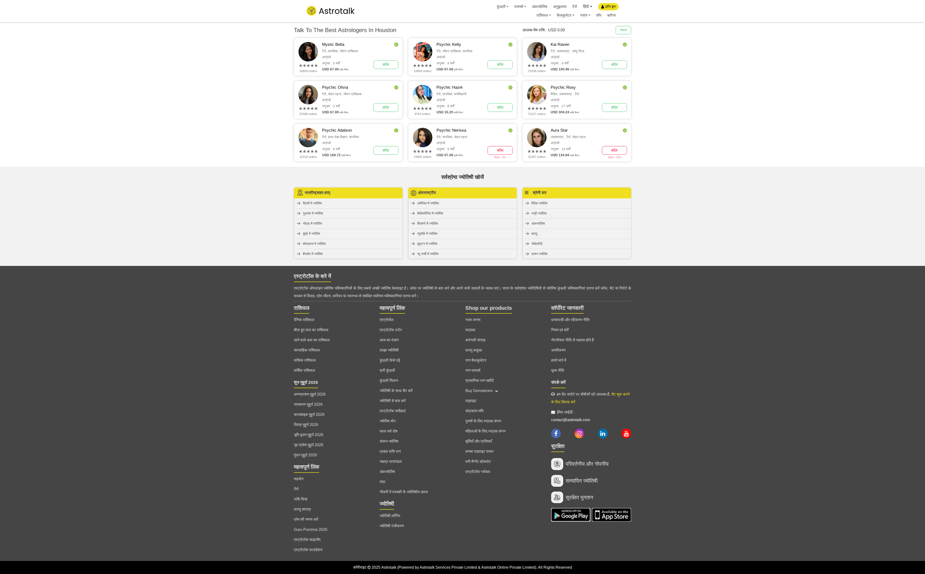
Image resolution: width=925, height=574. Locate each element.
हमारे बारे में (558, 360)
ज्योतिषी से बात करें (393, 401)
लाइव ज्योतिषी (389, 350)
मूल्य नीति (557, 370)
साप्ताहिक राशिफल (307, 350)
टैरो (574, 7)
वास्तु (534, 234)
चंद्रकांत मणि (474, 411)
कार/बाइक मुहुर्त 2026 (309, 414)
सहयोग (299, 479)
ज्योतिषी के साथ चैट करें (396, 391)
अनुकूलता (560, 7)
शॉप (598, 15)
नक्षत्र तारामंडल (391, 461)
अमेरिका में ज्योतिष (428, 203)
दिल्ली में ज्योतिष (312, 203)
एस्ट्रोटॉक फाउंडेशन (308, 550)
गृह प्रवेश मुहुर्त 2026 (308, 445)
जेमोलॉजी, (537, 244)
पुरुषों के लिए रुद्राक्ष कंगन (483, 421)
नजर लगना (473, 320)
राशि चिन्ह (300, 499)
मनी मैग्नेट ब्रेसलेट (478, 461)
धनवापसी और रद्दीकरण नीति (570, 320)
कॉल (386, 64)
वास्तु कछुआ (473, 350)
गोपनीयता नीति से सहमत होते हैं (572, 340)
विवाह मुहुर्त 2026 (306, 425)
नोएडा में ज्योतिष (312, 223)
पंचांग (584, 15)
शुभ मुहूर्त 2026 (306, 382)
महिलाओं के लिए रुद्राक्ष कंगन (485, 431)
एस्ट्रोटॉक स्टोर (391, 330)
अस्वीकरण (558, 350)
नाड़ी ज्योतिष (539, 213)
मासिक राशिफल (305, 360)
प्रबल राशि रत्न (390, 451)
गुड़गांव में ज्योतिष (313, 213)
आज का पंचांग (389, 340)
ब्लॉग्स (611, 15)
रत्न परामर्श (472, 370)
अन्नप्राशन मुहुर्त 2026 (310, 394)
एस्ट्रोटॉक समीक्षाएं (393, 411)
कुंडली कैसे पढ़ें (390, 360)
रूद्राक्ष (470, 330)
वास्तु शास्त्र (302, 509)
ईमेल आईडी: (570, 416)
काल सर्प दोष (388, 431)
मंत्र (382, 482)
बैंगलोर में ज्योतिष (313, 254)
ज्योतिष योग (388, 421)
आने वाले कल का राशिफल (312, 340)
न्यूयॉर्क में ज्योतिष (427, 234)
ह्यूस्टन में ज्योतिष (427, 244)
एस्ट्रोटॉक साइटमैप (307, 540)
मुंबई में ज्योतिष (311, 234)
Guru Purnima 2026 (310, 529)
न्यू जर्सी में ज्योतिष (428, 254)
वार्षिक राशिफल (304, 370)
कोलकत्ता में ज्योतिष (314, 244)
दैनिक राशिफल (304, 320)
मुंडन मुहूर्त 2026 (305, 455)
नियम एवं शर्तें (559, 330)
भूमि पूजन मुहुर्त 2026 (308, 435)
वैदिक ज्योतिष (539, 203)
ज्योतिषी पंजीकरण (392, 526)
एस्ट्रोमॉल (387, 320)
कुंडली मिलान (389, 380)
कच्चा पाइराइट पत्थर (479, 451)
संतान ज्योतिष (389, 441)
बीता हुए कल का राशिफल (311, 330)
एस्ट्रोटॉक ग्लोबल (477, 472)
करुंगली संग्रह (475, 340)
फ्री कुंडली (387, 370)
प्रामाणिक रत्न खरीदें (479, 380)
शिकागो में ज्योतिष (427, 223)
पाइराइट (470, 401)
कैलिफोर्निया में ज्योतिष (430, 213)
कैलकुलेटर (564, 15)
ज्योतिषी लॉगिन (390, 516)
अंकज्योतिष (539, 7)
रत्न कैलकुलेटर (475, 360)
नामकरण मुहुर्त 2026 (308, 404)
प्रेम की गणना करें (306, 519)
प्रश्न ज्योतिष (539, 254)
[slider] (308, 65)
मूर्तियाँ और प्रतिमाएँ (478, 441)
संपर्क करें (558, 382)
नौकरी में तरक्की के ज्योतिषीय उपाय (404, 492)
